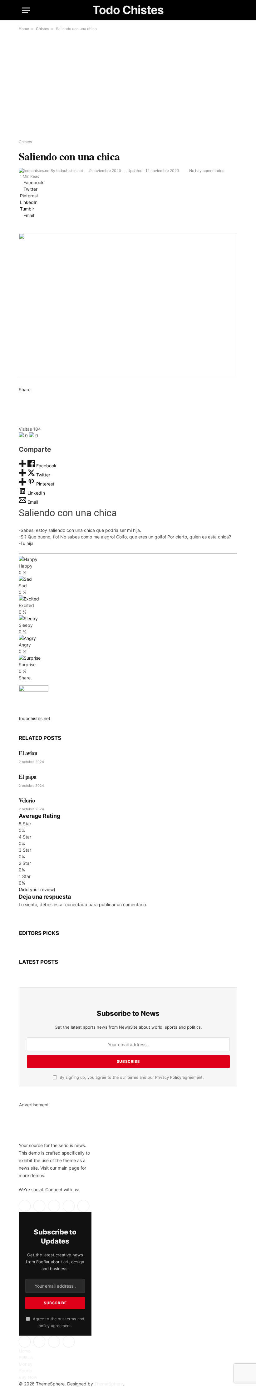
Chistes (42, 28)
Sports (25, 1370)
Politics (26, 1357)
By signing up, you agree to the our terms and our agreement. (131, 1077)
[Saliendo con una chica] (128, 304)
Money (25, 1364)
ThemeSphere (108, 1383)
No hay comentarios (206, 170)
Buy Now (28, 1377)
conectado (76, 904)
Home (24, 28)
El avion (28, 753)
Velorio (27, 800)
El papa (28, 776)
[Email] (20, 422)
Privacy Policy (168, 1077)
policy (44, 1325)
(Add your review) (37, 889)
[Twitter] (20, 402)
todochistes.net (69, 170)
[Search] (231, 10)
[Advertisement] (128, 86)
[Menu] (26, 10)
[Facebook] (20, 396)
